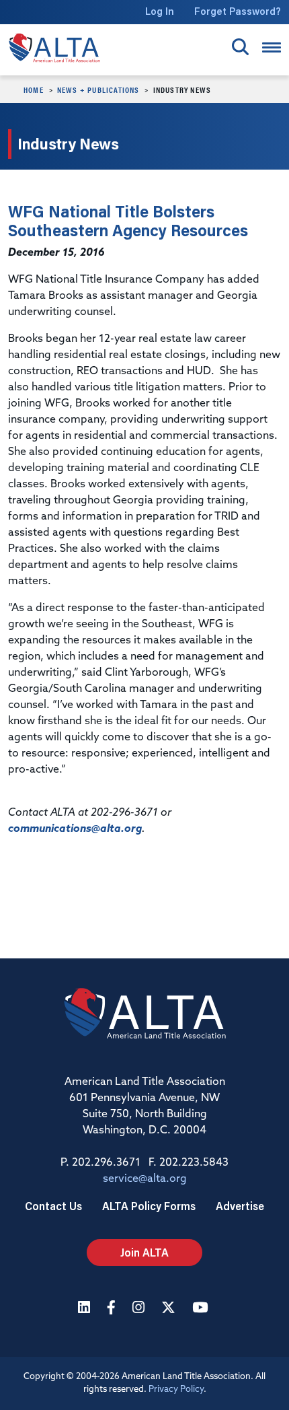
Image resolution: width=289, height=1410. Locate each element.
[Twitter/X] (170, 1309)
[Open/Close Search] (240, 46)
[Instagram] (140, 1309)
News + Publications (98, 89)
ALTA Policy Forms (149, 1206)
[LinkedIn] (85, 1309)
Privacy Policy (176, 1389)
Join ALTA (144, 1252)
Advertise (240, 1206)
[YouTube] (201, 1309)
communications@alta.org (75, 829)
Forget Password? (237, 11)
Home (34, 89)
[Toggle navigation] (271, 47)
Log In (159, 11)
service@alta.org (145, 1179)
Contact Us (53, 1206)
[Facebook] (113, 1309)
